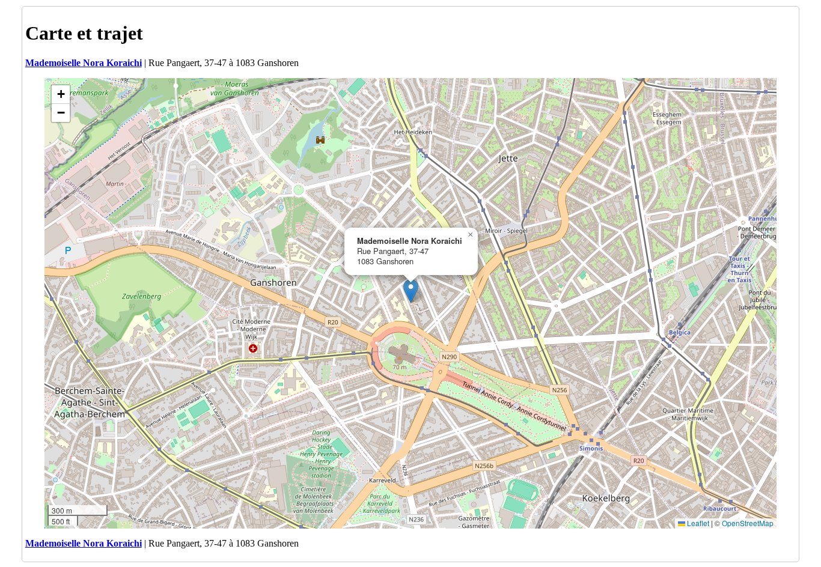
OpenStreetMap (748, 523)
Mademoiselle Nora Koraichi (83, 63)
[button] (410, 291)
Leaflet (697, 523)
